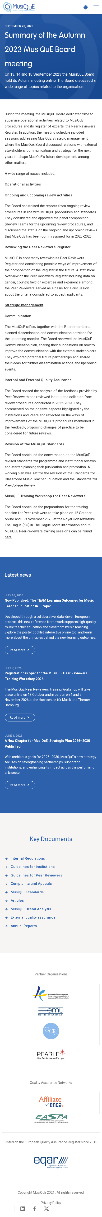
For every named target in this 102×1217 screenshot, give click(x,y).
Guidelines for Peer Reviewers (36, 875)
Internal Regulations (28, 858)
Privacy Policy (51, 1203)
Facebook (34, 1208)
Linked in (22, 1208)
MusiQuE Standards (27, 892)
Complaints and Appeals (31, 883)
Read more (17, 650)
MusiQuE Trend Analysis (31, 909)
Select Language (84, 7)
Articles (17, 900)
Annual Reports (24, 926)
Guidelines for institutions (33, 867)
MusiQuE (19, 7)
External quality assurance (33, 917)
